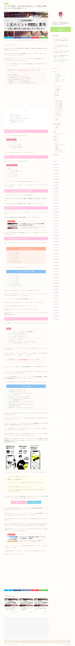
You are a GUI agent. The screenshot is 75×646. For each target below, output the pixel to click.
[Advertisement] (26, 96)
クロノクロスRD (58, 111)
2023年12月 (56, 170)
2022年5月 (56, 226)
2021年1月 (56, 271)
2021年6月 (56, 256)
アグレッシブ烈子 (58, 86)
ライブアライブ (58, 116)
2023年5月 (56, 191)
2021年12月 (56, 241)
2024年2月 (56, 167)
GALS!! (56, 142)
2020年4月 (56, 298)
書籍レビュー (56, 136)
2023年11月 (56, 173)
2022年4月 (56, 229)
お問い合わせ (16, 644)
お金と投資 (56, 93)
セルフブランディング (59, 134)
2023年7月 (56, 185)
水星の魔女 (57, 90)
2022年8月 (56, 218)
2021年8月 (56, 250)
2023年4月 (56, 194)
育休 (56, 129)
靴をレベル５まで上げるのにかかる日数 (18, 118)
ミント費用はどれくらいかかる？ (17, 122)
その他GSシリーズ (58, 100)
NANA (56, 143)
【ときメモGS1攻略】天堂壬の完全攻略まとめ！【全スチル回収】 (61, 60)
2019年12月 (56, 310)
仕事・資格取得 (57, 124)
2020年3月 (56, 301)
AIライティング (58, 121)
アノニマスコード (58, 110)
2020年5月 (56, 295)
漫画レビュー (56, 139)
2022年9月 (56, 215)
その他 (56, 78)
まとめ (11, 123)
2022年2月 (56, 235)
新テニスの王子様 (58, 150)
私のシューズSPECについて (16, 116)
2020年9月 (56, 283)
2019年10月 (56, 316)
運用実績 (57, 95)
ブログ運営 (56, 119)
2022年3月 (56, 232)
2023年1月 (56, 203)
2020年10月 (56, 280)
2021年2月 (56, 268)
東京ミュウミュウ (58, 152)
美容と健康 (56, 154)
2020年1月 (56, 307)
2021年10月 (56, 247)
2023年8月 (56, 182)
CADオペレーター (58, 126)
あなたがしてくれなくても (60, 144)
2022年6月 (56, 224)
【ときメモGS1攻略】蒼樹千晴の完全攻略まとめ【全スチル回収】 (61, 56)
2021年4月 (56, 262)
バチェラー (57, 87)
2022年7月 (56, 221)
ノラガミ (57, 146)
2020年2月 (56, 304)
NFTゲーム (56, 71)
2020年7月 (56, 289)
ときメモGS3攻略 (58, 104)
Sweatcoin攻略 (58, 75)
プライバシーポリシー (8, 644)
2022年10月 (56, 212)
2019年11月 (56, 313)
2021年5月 (56, 259)
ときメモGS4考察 (58, 107)
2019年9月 (56, 319)
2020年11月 (56, 277)
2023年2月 (56, 200)
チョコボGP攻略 (58, 114)
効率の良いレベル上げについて (16, 120)
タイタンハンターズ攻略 (60, 79)
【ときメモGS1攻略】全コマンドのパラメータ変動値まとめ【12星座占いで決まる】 (61, 46)
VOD (55, 84)
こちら (24, 486)
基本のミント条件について (16, 114)
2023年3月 (56, 197)
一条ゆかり (57, 147)
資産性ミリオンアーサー (60, 81)
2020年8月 (56, 286)
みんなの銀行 (19, 502)
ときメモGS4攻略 (58, 106)
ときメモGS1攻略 (58, 101)
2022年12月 (56, 206)
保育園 (56, 127)
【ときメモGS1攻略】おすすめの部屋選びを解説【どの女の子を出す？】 (61, 51)
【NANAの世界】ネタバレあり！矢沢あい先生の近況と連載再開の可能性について (61, 40)
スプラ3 (56, 113)
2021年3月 (56, 265)
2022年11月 (56, 209)
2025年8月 (56, 164)
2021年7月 (56, 253)
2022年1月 (56, 238)
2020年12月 (56, 274)
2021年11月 (56, 244)
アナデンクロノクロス (59, 109)
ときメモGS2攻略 (58, 103)
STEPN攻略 (6, 3)
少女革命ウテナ (58, 89)
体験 (55, 132)
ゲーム (55, 98)
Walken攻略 (57, 76)
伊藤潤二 (57, 149)
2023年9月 (56, 179)
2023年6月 (56, 188)
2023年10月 (56, 176)
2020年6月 (56, 292)
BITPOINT (16, 60)
